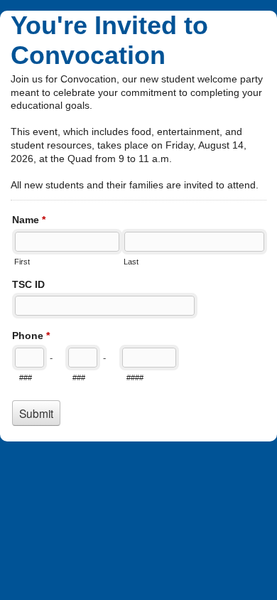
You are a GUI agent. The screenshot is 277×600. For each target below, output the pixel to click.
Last (131, 261)
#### (134, 377)
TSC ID (28, 284)
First (22, 261)
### (25, 377)
